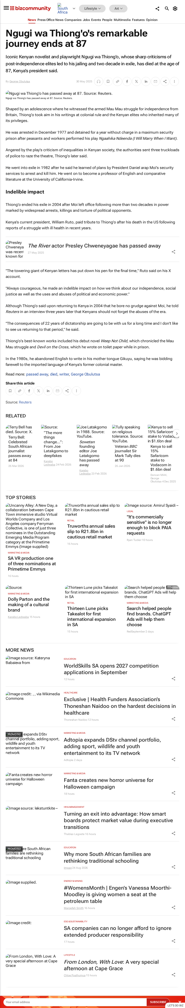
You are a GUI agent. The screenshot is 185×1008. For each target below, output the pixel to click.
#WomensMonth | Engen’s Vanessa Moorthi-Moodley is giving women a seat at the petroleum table (117, 894)
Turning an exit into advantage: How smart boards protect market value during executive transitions (118, 820)
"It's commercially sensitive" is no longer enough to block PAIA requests (149, 525)
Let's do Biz (175, 1005)
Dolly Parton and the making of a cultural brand (29, 604)
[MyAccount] (175, 8)
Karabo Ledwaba (49, 463)
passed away (37, 374)
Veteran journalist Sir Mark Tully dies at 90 (128, 453)
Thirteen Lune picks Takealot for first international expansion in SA (91, 616)
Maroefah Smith (74, 908)
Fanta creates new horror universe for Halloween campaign (108, 783)
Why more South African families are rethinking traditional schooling (107, 857)
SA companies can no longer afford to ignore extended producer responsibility (117, 931)
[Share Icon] (173, 678)
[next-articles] (177, 433)
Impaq (68, 867)
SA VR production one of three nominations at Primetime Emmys (32, 564)
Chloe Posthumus (75, 975)
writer (64, 374)
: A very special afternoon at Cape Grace (111, 965)
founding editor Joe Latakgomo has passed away (89, 453)
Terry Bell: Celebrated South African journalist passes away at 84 (20, 448)
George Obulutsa (19, 81)
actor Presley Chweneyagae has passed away (94, 246)
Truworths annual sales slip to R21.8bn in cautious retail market (91, 531)
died (54, 374)
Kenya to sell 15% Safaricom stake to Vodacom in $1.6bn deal (161, 458)
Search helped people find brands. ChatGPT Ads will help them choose (149, 616)
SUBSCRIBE (158, 1002)
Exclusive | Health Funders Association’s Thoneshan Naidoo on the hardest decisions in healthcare (120, 706)
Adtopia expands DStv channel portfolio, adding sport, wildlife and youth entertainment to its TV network (112, 746)
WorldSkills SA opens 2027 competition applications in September (111, 669)
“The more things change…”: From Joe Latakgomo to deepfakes (56, 444)
